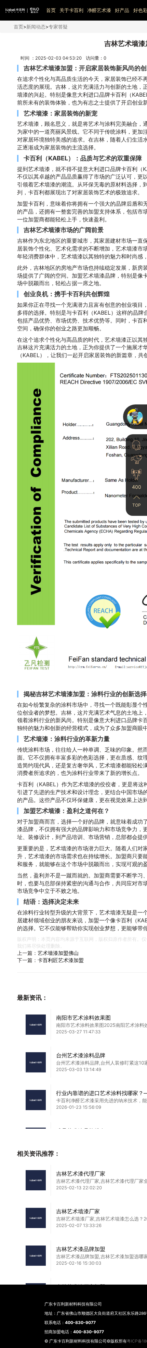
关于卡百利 (71, 10)
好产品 (122, 10)
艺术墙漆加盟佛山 (58, 953)
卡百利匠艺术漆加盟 (61, 960)
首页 (51, 10)
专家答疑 (58, 26)
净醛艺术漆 (99, 10)
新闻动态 (35, 26)
